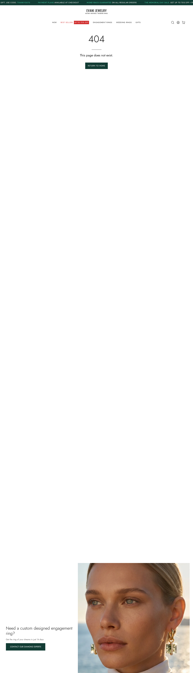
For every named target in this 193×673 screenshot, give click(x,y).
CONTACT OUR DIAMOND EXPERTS (25, 646)
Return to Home (96, 65)
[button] (75, 22)
